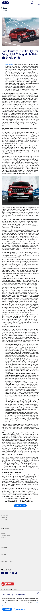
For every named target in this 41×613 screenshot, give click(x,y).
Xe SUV (3, 533)
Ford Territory (9, 64)
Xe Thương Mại (5, 535)
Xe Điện (3, 538)
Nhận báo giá (20, 506)
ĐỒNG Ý (7, 609)
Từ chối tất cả (20, 609)
